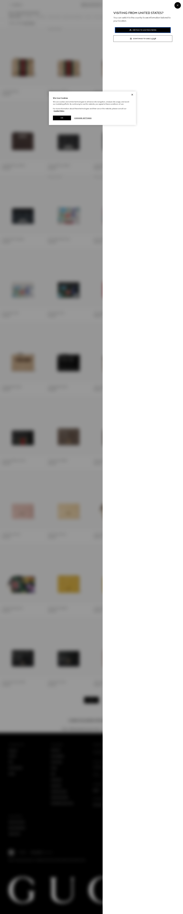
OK (62, 118)
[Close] (177, 5)
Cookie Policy (59, 111)
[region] (92, 108)
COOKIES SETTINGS (83, 118)
